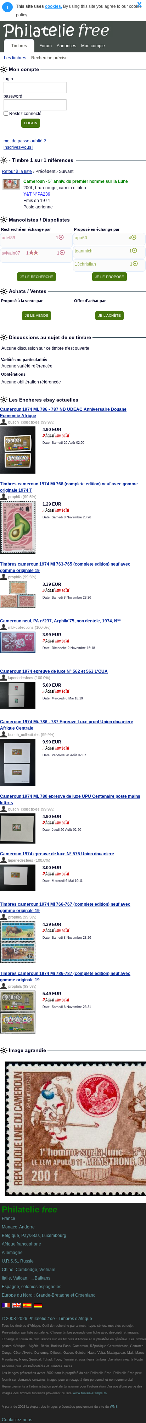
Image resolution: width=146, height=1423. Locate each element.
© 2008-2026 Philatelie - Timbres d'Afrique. (47, 1318)
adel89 (8, 237)
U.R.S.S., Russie (18, 1261)
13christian (85, 264)
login (8, 78)
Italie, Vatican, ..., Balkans (26, 1278)
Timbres (19, 45)
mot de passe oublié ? (25, 140)
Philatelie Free (71, 29)
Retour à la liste (17, 171)
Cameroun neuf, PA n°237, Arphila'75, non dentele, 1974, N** (60, 620)
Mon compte (93, 45)
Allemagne (12, 1252)
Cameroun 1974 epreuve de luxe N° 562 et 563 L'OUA (54, 671)
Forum (45, 45)
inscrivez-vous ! (18, 147)
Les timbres (15, 57)
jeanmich (83, 251)
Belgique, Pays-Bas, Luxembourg (34, 1235)
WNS (114, 1406)
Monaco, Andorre (18, 1227)
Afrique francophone (21, 1244)
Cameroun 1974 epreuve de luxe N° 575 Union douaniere (57, 853)
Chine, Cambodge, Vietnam (28, 1269)
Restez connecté (25, 113)
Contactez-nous (17, 1419)
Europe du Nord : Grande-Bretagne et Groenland (49, 1295)
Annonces (66, 45)
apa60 (81, 237)
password (13, 96)
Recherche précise (49, 57)
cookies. (53, 6)
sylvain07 (11, 253)
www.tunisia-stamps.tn (90, 1393)
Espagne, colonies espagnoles (31, 1286)
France (8, 1218)
